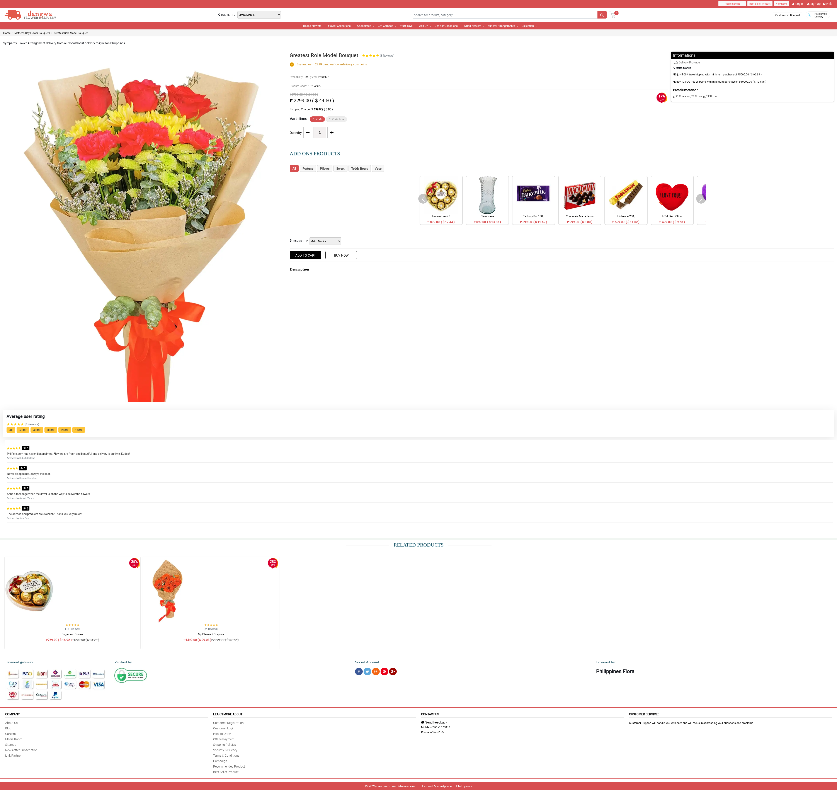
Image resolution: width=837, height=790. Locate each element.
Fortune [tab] (308, 168)
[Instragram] (376, 671)
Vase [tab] (378, 168)
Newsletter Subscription (21, 750)
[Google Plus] (393, 671)
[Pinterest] (384, 671)
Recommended (732, 3)
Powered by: (606, 662)
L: (679, 96)
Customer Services (644, 714)
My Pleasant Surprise (211, 634)
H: (710, 96)
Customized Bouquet (787, 15)
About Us (11, 723)
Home (6, 33)
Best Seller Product (760, 3)
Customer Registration (228, 723)
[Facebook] (359, 671)
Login (799, 4)
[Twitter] (367, 671)
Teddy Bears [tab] (359, 168)
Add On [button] (423, 26)
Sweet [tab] (340, 168)
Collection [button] (528, 26)
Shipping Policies (224, 744)
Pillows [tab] (325, 168)
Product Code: (305, 86)
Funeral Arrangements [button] (501, 26)
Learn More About (227, 714)
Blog (8, 728)
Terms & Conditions (226, 755)
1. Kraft (317, 119)
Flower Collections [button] (339, 26)
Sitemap (10, 744)
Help (829, 4)
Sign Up (815, 4)
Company (12, 714)
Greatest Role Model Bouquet (71, 33)
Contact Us (430, 714)
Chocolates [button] (364, 26)
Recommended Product (229, 766)
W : (694, 96)
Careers (10, 734)
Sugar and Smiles (72, 634)
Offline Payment (224, 739)
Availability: (309, 77)
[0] (612, 14)
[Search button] (602, 15)
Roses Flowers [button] (312, 26)
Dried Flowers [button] (472, 26)
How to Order (222, 734)
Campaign (220, 761)
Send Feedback (436, 722)
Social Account (367, 662)
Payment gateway (19, 662)
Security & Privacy (225, 750)
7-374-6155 (437, 732)
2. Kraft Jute (336, 119)
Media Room (13, 739)
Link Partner (13, 755)
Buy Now (341, 255)
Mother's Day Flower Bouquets (32, 33)
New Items (782, 3)
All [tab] (294, 168)
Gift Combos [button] (385, 26)
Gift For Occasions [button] (446, 26)
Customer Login (224, 728)
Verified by (123, 662)
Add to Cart (305, 255)
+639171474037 (440, 727)
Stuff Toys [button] (406, 26)
